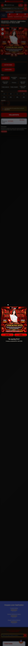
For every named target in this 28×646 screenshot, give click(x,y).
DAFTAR (7, 335)
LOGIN (20, 335)
